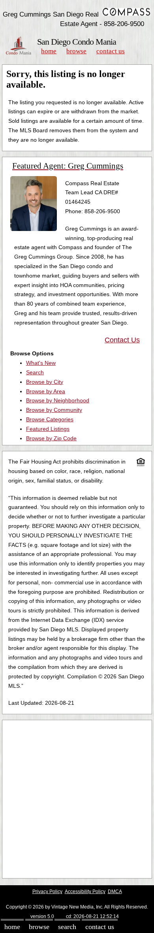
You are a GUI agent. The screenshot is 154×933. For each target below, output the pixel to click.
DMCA (115, 891)
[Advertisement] (77, 799)
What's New (41, 363)
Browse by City (44, 382)
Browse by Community (54, 410)
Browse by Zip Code (51, 438)
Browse (76, 51)
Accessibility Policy (85, 891)
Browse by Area (45, 391)
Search (35, 372)
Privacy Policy (47, 891)
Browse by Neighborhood (57, 400)
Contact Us (110, 51)
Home (48, 51)
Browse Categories (49, 419)
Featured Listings (47, 429)
